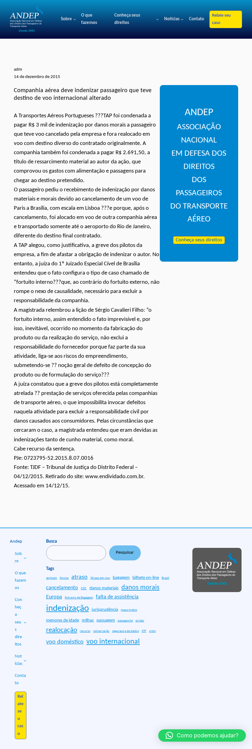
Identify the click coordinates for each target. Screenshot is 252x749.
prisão (140, 620)
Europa (54, 597)
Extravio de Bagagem (79, 597)
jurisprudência (105, 609)
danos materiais (104, 588)
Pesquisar (125, 552)
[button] (202, 735)
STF (144, 631)
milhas (88, 620)
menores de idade (62, 620)
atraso (79, 577)
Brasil (165, 578)
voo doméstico (65, 642)
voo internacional (113, 642)
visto (152, 631)
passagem (105, 620)
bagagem (121, 577)
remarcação (101, 631)
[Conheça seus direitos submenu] (157, 19)
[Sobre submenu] (74, 19)
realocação (61, 630)
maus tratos (129, 610)
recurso (85, 631)
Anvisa (64, 578)
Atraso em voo (100, 578)
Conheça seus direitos (199, 240)
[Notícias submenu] (182, 19)
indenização (67, 608)
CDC (84, 588)
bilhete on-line (145, 577)
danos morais (140, 587)
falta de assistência (117, 597)
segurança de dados (125, 631)
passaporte (125, 620)
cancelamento (62, 588)
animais (51, 578)
